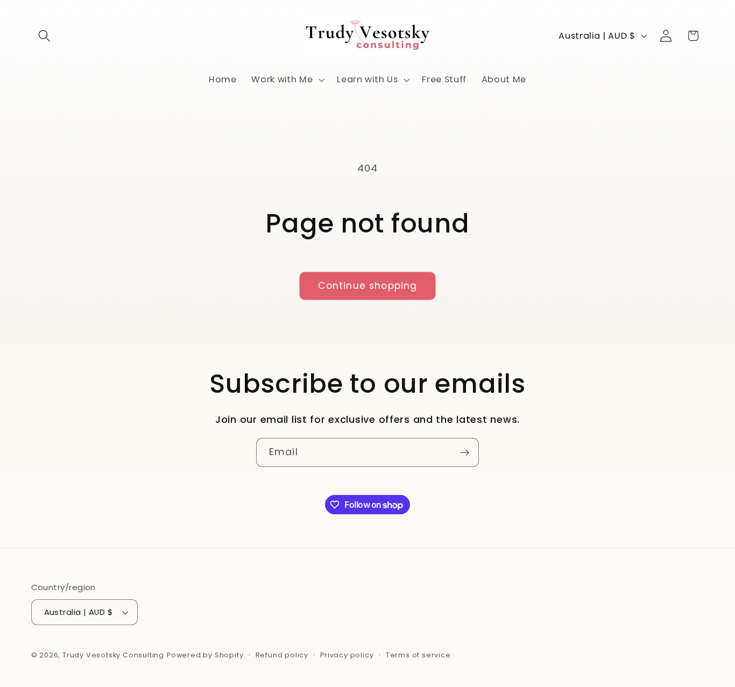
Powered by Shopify (205, 655)
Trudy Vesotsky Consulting (113, 655)
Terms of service (418, 655)
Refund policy (282, 655)
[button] (45, 35)
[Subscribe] (464, 452)
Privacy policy (346, 655)
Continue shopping (368, 285)
